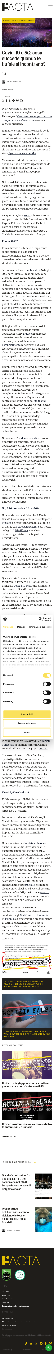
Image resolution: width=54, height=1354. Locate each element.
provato (44, 892)
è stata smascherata (27, 526)
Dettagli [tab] (21, 627)
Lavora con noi (7, 1329)
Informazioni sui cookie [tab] (40, 627)
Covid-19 (7, 1136)
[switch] (47, 684)
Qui (33, 120)
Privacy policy (7, 1350)
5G (15, 1136)
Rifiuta (27, 732)
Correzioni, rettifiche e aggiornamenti (15, 1306)
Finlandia (42, 915)
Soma (27, 215)
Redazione (6, 1295)
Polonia (9, 918)
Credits (43, 1350)
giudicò (27, 333)
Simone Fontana (14, 82)
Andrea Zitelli (13, 1231)
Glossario (5, 1302)
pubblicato (32, 270)
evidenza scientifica (29, 438)
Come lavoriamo (7, 1299)
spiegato (30, 884)
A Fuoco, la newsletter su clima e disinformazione (19, 1322)
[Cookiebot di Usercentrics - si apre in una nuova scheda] (39, 619)
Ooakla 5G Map (22, 585)
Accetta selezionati (27, 723)
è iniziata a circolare (34, 843)
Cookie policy (26, 1350)
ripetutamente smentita (22, 153)
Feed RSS (5, 1292)
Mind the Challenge (9, 1325)
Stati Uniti (26, 915)
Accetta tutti (27, 714)
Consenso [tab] (8, 627)
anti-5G (43, 748)
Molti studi (40, 400)
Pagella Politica (7, 1318)
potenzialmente (11, 344)
